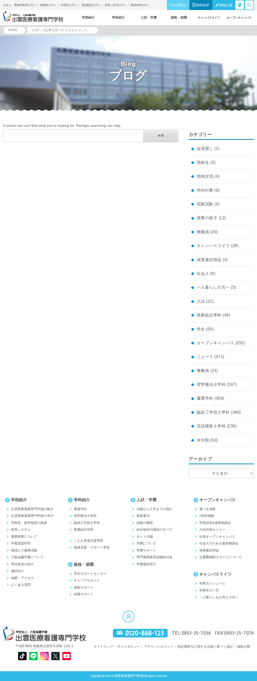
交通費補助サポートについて (220, 557)
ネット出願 (145, 536)
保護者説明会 (209, 260)
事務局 (203, 371)
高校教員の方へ (91, 5)
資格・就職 (84, 564)
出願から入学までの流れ (154, 509)
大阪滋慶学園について (27, 557)
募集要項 (143, 516)
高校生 (203, 162)
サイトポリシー (128, 646)
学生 (201, 329)
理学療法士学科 (211, 384)
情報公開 (225, 5)
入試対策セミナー (212, 529)
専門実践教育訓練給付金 (154, 557)
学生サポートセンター (90, 574)
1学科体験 (206, 516)
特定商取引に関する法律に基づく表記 (205, 646)
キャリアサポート (87, 580)
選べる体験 (207, 509)
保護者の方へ (48, 5)
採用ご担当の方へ (116, 5)
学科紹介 (82, 500)
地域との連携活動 (24, 550)
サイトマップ (103, 646)
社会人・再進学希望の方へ (19, 5)
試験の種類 (145, 523)
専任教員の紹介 (22, 564)
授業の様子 (207, 218)
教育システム (21, 529)
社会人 (203, 273)
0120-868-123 (144, 633)
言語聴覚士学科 (211, 426)
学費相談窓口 (146, 564)
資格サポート (83, 587)
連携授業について (24, 536)
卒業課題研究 (21, 543)
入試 (201, 301)
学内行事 (205, 190)
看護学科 (205, 398)
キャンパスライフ (213, 246)
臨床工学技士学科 (213, 412)
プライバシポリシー (158, 646)
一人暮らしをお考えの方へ (218, 597)
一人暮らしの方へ (213, 287)
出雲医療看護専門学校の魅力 (32, 509)
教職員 (203, 232)
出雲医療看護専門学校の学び (32, 516)
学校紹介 (19, 500)
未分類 (203, 440)
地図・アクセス (22, 578)
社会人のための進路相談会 (218, 543)
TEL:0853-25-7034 (191, 633)
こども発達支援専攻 (88, 540)
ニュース (205, 357)
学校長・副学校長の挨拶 (29, 523)
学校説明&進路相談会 (215, 523)
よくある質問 (21, 585)
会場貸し (205, 148)
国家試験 (205, 204)
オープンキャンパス (215, 343)
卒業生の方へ (69, 5)
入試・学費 (147, 500)
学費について (146, 543)
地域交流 (205, 176)
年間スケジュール (212, 583)
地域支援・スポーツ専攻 (92, 547)
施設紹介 (17, 571)
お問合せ (180, 5)
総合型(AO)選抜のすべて (155, 529)
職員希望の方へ (140, 5)
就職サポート (83, 594)
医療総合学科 (209, 315)
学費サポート (146, 550)
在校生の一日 (209, 590)
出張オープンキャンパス (217, 536)
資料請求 (202, 5)
